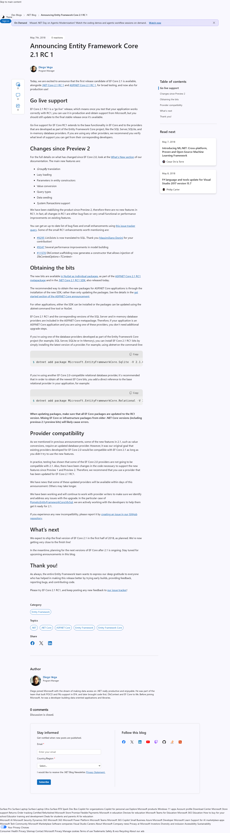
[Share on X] (41, 643)
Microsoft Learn (182, 820)
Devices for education (134, 812)
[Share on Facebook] (32, 643)
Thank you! (165, 116)
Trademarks (99, 831)
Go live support (169, 88)
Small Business (137, 820)
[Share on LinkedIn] (50, 643)
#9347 (40, 247)
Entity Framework (41, 611)
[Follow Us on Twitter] (132, 743)
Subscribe (44, 781)
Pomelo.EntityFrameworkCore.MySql (51, 502)
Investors (155, 823)
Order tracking (24, 812)
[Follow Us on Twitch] (156, 743)
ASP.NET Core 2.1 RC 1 (83, 85)
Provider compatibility (171, 105)
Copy (135, 354)
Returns (13, 812)
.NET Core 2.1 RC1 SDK (72, 280)
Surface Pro (6, 809)
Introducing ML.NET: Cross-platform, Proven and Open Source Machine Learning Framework (184, 151)
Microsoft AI (6, 820)
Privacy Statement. (95, 772)
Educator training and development (25, 816)
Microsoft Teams (98, 820)
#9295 (40, 237)
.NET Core (46, 627)
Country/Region (46, 758)
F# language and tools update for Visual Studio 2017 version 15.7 (186, 181)
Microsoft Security (22, 820)
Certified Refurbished (43, 812)
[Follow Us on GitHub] (164, 743)
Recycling (124, 831)
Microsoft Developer (163, 820)
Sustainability (204, 823)
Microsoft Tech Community (14, 823)
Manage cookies (71, 831)
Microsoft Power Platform (76, 820)
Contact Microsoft (45, 831)
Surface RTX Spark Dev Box (63, 809)
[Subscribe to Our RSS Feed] (180, 743)
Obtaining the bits (169, 99)
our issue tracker (117, 590)
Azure (149, 820)
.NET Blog (31, 14)
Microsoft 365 (55, 820)
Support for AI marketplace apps (207, 820)
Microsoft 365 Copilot (118, 820)
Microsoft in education (110, 812)
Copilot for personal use (116, 809)
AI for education (85, 816)
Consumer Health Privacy (13, 831)
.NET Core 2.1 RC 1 (53, 85)
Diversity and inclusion (172, 823)
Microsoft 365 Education (190, 812)
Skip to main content (10, 1)
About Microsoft (104, 823)
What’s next (166, 110)
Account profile (184, 809)
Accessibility (191, 823)
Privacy (59, 831)
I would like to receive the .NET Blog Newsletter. (71, 772)
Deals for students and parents (60, 816)
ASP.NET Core (63, 627)
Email (40, 744)
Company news (121, 823)
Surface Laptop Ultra (38, 809)
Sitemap (31, 831)
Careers (91, 823)
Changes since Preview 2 (172, 93)
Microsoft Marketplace (39, 823)
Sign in (5, 20)
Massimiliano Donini (111, 237)
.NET (34, 627)
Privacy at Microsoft (140, 823)
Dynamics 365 (39, 820)
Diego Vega (46, 67)
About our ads (136, 831)
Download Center (202, 809)
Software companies (62, 823)
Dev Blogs (16, 14)
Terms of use (86, 831)
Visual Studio (80, 823)
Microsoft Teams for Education (161, 812)
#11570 (41, 252)
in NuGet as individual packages (79, 276)
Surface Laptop (20, 809)
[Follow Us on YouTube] (148, 743)
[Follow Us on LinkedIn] (140, 743)
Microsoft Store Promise (67, 812)
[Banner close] (214, 23)
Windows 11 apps (167, 809)
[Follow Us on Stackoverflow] (172, 743)
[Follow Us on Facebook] (124, 743)
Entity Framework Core (110, 627)
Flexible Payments (89, 812)
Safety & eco (112, 831)
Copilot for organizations (91, 809)
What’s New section (122, 157)
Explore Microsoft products (143, 809)
